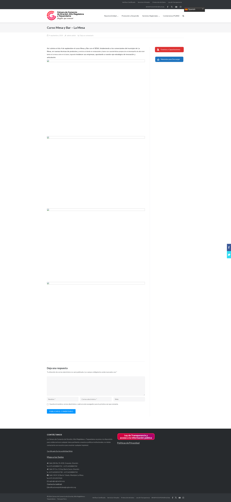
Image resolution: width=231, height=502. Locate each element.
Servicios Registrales (150, 16)
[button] (136, 439)
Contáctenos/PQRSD (171, 16)
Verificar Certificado (128, 2)
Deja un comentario (86, 35)
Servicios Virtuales (144, 2)
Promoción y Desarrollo (130, 16)
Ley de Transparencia (175, 2)
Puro (65, 499)
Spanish (191, 9)
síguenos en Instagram (180, 7)
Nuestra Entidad (110, 16)
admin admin (71, 35)
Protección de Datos (159, 2)
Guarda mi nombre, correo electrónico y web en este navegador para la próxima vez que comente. (83, 404)
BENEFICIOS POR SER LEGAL (155, 7)
